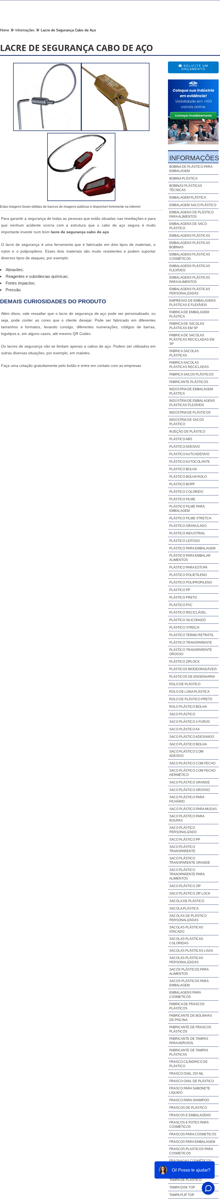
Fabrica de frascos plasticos (186, 1006)
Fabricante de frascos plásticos (190, 1029)
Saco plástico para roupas (186, 818)
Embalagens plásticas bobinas (189, 245)
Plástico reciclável (187, 612)
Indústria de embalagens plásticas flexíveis (192, 403)
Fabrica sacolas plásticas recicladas (189, 365)
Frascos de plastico (188, 1108)
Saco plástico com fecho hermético (192, 773)
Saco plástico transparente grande (189, 860)
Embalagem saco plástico (192, 205)
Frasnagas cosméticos (190, 1161)
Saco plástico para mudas (193, 809)
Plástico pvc (181, 605)
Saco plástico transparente (182, 849)
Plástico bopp (182, 484)
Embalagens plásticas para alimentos (189, 280)
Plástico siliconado (187, 620)
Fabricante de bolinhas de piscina (190, 1018)
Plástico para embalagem (192, 548)
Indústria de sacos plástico (186, 422)
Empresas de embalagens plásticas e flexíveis (192, 303)
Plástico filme (182, 499)
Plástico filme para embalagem (186, 509)
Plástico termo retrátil (191, 635)
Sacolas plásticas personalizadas (186, 960)
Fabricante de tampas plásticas (188, 1052)
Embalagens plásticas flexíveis (189, 268)
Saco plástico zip (185, 886)
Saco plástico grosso (189, 790)
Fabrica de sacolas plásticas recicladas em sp (191, 339)
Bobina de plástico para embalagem (190, 169)
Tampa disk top (182, 1187)
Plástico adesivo (184, 446)
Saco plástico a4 (184, 729)
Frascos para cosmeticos (192, 1134)
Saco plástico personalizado (183, 830)
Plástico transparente (190, 642)
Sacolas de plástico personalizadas (188, 918)
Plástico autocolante (189, 462)
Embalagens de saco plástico (188, 226)
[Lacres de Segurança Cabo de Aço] (115, 129)
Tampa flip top (181, 1195)
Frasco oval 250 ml (186, 1073)
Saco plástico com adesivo (186, 754)
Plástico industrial (187, 533)
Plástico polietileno (188, 575)
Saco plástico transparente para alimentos (186, 874)
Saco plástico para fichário (186, 799)
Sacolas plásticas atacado (186, 929)
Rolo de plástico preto (190, 699)
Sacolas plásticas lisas (191, 951)
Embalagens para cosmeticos (185, 995)
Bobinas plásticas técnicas (185, 188)
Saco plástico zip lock (189, 893)
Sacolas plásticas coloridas (186, 941)
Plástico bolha (183, 469)
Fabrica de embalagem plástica (189, 314)
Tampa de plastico (185, 1180)
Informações (194, 158)
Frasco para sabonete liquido (189, 1090)
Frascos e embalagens (190, 1115)
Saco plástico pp (184, 839)
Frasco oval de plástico (191, 1081)
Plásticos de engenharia (192, 677)
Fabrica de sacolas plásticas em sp (186, 326)
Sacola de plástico (186, 901)
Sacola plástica (184, 908)
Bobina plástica (183, 178)
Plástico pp (179, 590)
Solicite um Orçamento (194, 67)
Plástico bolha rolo (188, 477)
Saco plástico (182, 714)
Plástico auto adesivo (189, 454)
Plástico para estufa (188, 567)
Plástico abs (180, 439)
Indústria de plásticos (190, 412)
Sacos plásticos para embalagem (188, 983)
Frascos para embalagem (192, 1142)
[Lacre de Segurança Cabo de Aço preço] (81, 199)
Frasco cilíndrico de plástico (188, 1064)
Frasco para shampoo (189, 1100)
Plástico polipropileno (190, 582)
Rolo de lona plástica (189, 692)
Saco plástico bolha (188, 744)
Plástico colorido (186, 492)
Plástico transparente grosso (190, 652)
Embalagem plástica (187, 197)
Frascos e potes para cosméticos (188, 1125)
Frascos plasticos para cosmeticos (191, 1151)
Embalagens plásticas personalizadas (189, 291)
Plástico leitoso (184, 541)
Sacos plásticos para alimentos (188, 972)
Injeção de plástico (187, 431)
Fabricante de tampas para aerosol (188, 1041)
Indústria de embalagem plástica (191, 391)
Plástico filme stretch (190, 518)
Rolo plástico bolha (188, 707)
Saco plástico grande (189, 782)
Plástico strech (184, 627)
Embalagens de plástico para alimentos (191, 214)
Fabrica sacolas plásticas (184, 353)
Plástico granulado (188, 526)
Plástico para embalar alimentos (190, 558)
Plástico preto (183, 597)
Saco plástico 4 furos (189, 722)
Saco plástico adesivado (191, 737)
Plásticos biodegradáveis (193, 669)
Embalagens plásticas (189, 236)
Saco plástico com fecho (192, 763)
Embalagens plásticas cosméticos (189, 257)
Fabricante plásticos (188, 382)
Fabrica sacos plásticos (191, 374)
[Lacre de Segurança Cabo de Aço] (47, 129)
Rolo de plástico (184, 684)
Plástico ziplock (184, 661)
